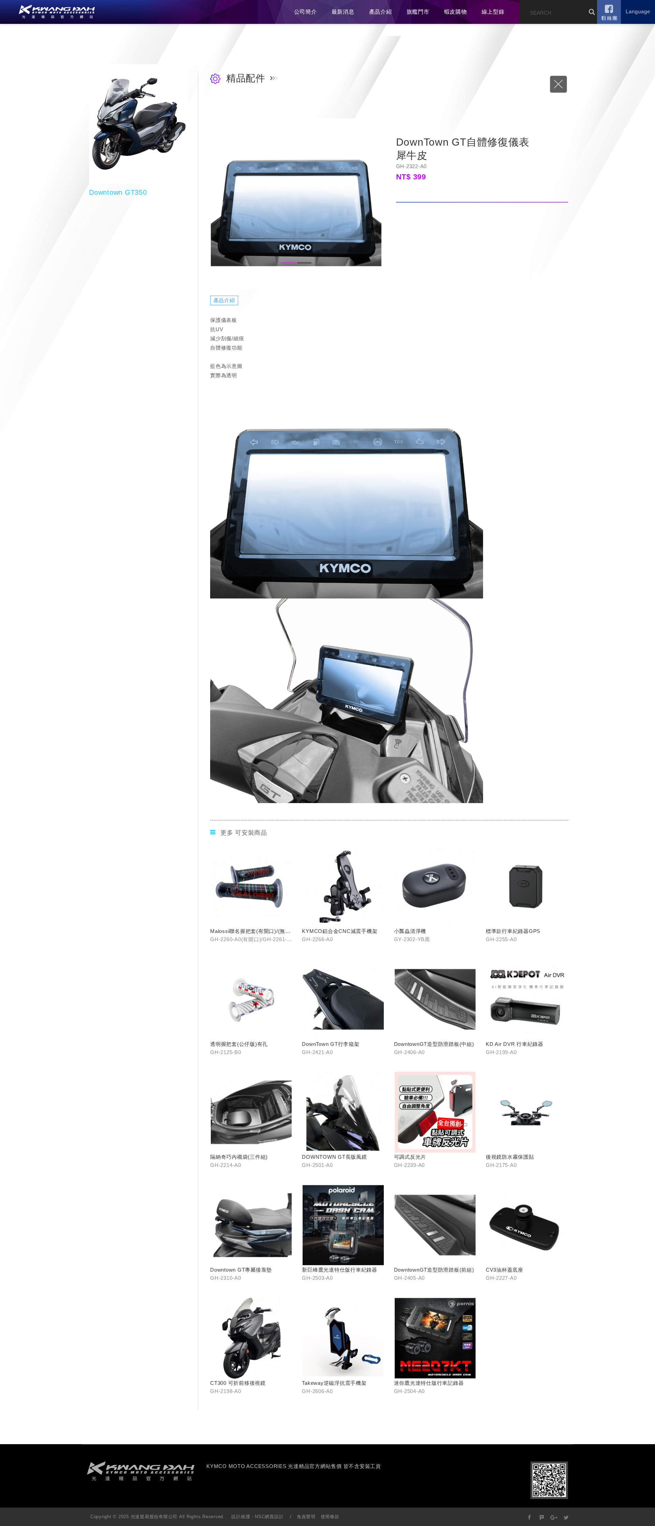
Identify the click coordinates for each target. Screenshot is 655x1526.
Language (638, 11)
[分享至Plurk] (542, 1517)
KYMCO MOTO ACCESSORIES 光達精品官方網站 (57, 11)
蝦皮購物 (455, 12)
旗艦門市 (418, 12)
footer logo (140, 1471)
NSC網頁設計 (269, 1516)
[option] (296, 203)
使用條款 (330, 1516)
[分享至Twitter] (566, 1517)
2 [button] (304, 263)
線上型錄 (493, 12)
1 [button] (288, 263)
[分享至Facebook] (529, 1517)
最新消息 (343, 12)
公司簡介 (305, 12)
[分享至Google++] (554, 1517)
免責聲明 (306, 1516)
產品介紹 (380, 12)
